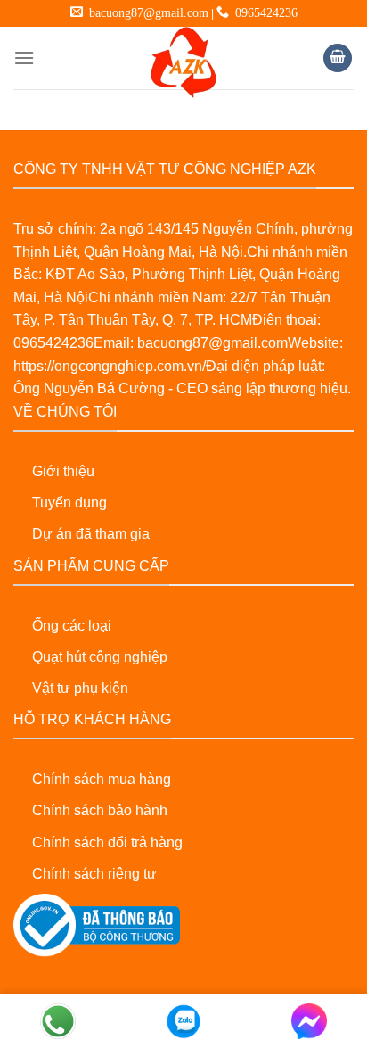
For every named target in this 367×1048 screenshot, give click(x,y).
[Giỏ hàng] (337, 58)
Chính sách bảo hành (99, 810)
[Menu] (24, 57)
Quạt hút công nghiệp (99, 656)
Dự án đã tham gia (91, 533)
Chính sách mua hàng (101, 779)
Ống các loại (71, 625)
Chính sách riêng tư (94, 873)
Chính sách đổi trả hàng (107, 842)
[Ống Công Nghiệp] (183, 62)
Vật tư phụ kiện (80, 688)
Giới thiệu (63, 471)
